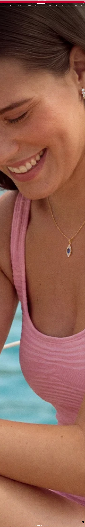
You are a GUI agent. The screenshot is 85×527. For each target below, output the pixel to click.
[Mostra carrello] (83, 3)
